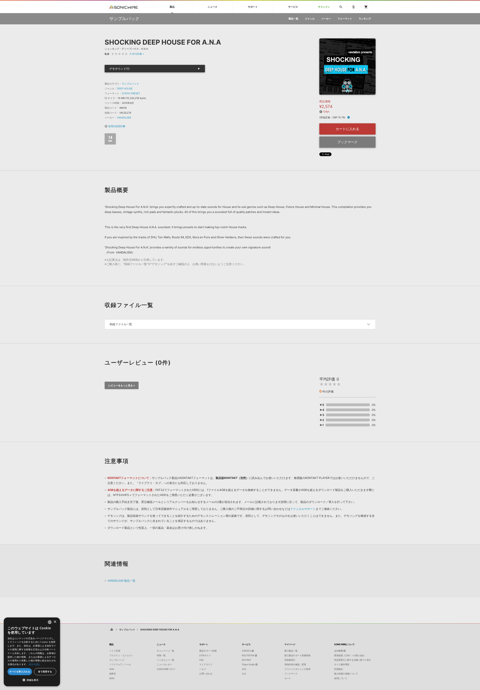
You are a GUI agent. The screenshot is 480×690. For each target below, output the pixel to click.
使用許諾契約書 (115, 126)
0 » (137, 53)
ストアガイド (205, 664)
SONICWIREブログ (166, 669)
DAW (111, 669)
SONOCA (246, 651)
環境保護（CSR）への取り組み (349, 655)
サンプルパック (130, 83)
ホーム (111, 629)
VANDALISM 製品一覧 (121, 580)
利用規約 (338, 669)
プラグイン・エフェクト (121, 655)
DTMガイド (205, 655)
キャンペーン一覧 (165, 651)
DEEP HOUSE (125, 88)
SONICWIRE (123, 7)
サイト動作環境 (341, 664)
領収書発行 (289, 660)
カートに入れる (347, 129)
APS (244, 669)
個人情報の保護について (346, 673)
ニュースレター (164, 664)
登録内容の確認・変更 (295, 664)
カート (287, 678)
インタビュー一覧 (165, 660)
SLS (244, 673)
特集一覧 (161, 655)
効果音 (112, 673)
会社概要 (338, 651)
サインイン (324, 6)
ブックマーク (347, 142)
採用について (340, 678)
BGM (111, 678)
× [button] (54, 621)
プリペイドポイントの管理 (297, 669)
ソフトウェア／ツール (120, 664)
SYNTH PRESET (131, 93)
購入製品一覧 (290, 651)
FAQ (201, 660)
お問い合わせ (205, 673)
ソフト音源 (114, 651)
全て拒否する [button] (45, 671)
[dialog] (32, 651)
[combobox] (50, 622)
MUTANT (246, 660)
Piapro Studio (248, 664)
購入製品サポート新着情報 (297, 655)
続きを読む (34, 664)
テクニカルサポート (303, 509)
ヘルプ (202, 669)
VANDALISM (124, 117)
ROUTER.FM (248, 655)
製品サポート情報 (208, 651)
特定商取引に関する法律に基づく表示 (352, 660)
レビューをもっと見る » (121, 385)
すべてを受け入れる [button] (19, 671)
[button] (32, 680)
